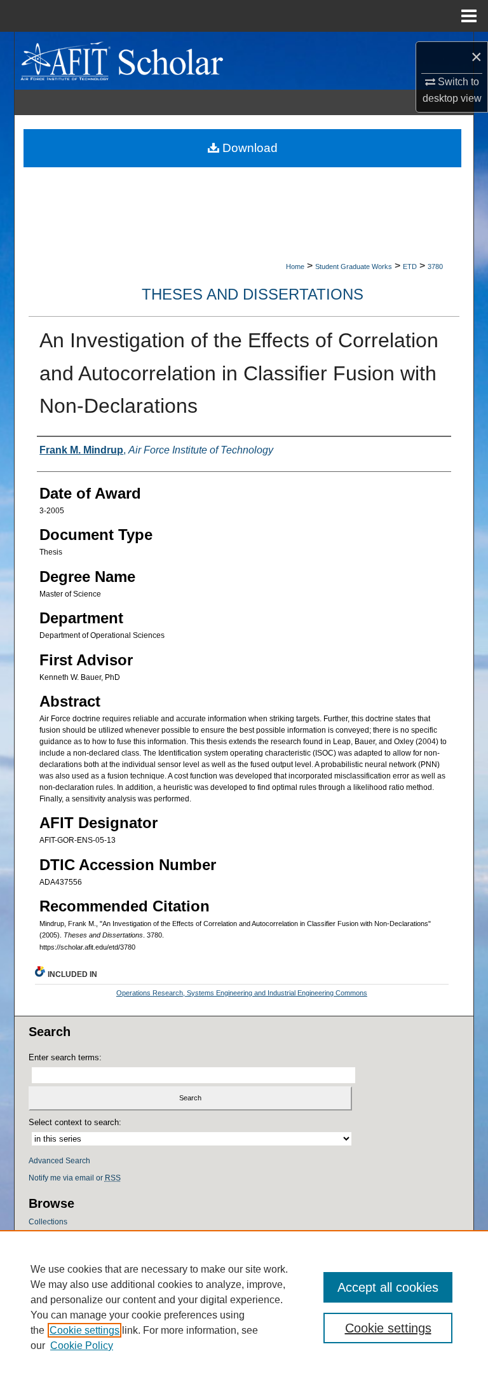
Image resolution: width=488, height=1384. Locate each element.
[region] (244, 1307)
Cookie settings (84, 1330)
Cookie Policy (81, 1345)
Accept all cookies (387, 1287)
